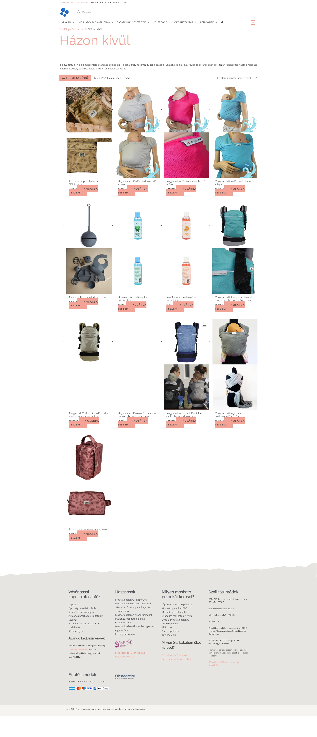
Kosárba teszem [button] (83, 190)
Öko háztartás (79, 29)
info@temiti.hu (66, 2)
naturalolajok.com (125, 656)
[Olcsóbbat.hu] (125, 675)
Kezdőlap (64, 29)
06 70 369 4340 (82, 2)
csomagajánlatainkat (78, 649)
